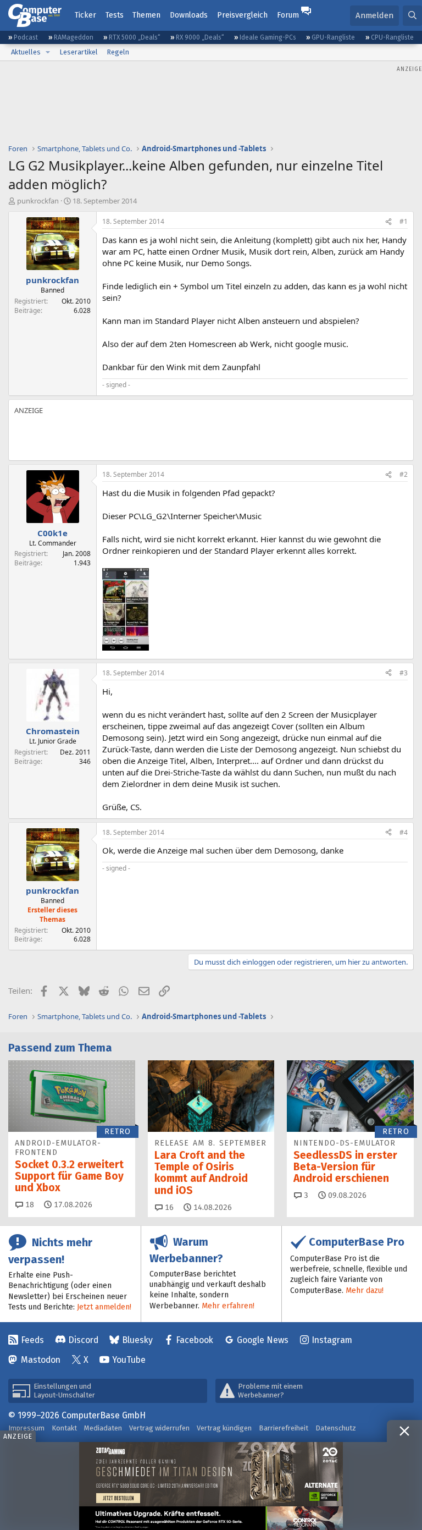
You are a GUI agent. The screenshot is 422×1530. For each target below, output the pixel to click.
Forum (288, 15)
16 (168, 1207)
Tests (115, 15)
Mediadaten (103, 1428)
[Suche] (412, 15)
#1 (403, 221)
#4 (403, 832)
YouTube (129, 1360)
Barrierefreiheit (283, 1428)
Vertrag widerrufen (159, 1428)
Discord (83, 1340)
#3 (403, 673)
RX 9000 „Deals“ (200, 37)
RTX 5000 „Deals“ (134, 37)
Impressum (26, 1428)
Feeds (32, 1340)
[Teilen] (388, 222)
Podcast (26, 37)
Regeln (118, 52)
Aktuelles (26, 52)
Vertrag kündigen (224, 1428)
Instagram (332, 1340)
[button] (48, 52)
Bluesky (137, 1340)
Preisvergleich (242, 15)
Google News (262, 1340)
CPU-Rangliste (392, 37)
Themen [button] (146, 15)
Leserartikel (78, 52)
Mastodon (40, 1360)
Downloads (189, 15)
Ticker (85, 15)
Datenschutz (335, 1428)
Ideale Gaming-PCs (268, 37)
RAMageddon (73, 37)
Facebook (194, 1340)
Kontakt (64, 1428)
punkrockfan (38, 201)
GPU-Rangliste (333, 37)
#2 (403, 474)
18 (28, 1204)
